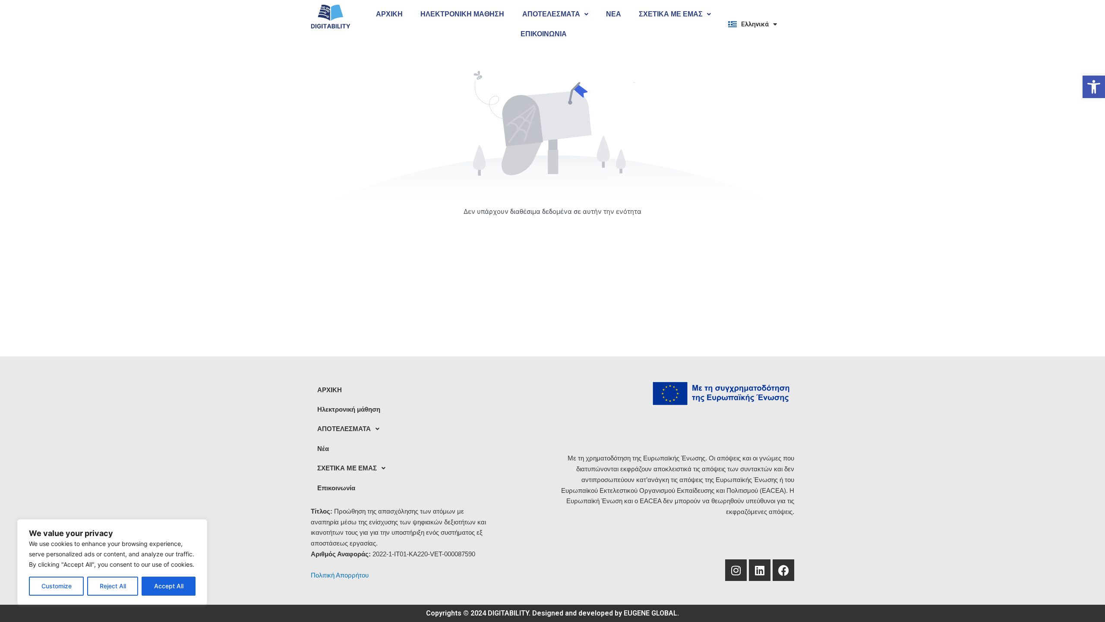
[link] (1094, 87)
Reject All (113, 586)
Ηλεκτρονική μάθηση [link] (462, 14)
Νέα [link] (613, 14)
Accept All (168, 586)
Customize (56, 586)
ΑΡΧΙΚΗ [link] (389, 14)
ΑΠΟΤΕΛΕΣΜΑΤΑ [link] (551, 14)
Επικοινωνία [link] (544, 34)
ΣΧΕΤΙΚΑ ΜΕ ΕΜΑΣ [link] (671, 14)
